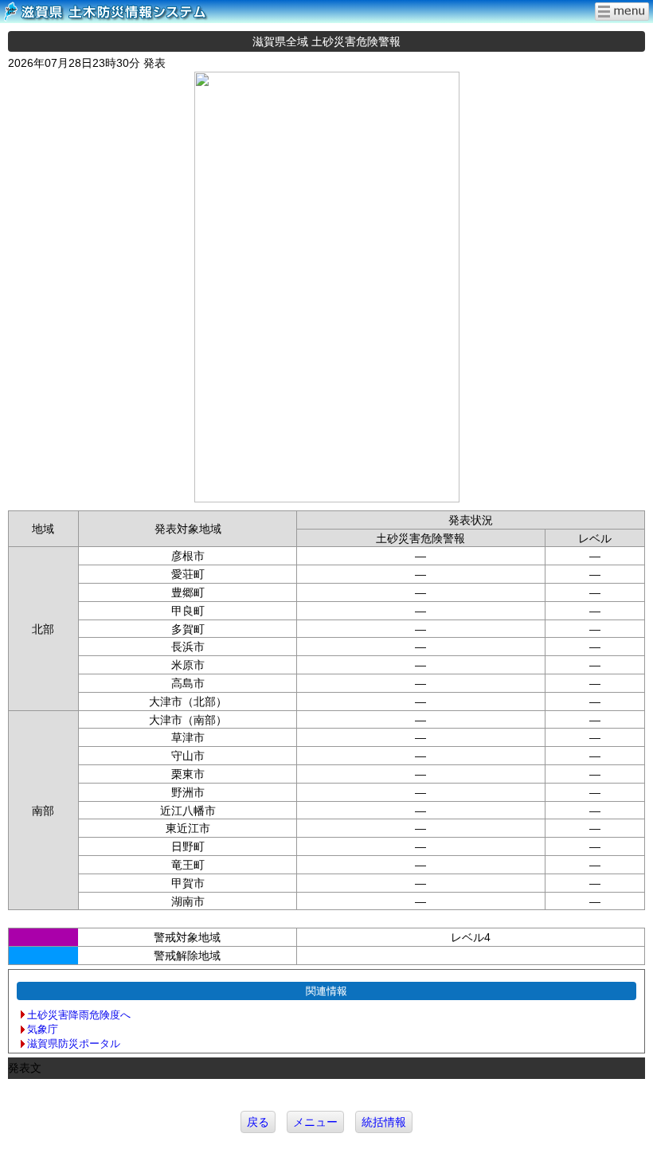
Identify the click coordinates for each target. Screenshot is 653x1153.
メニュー (315, 1122)
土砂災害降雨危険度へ (79, 1015)
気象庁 (42, 1029)
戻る (258, 1122)
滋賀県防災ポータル (73, 1043)
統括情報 (384, 1122)
